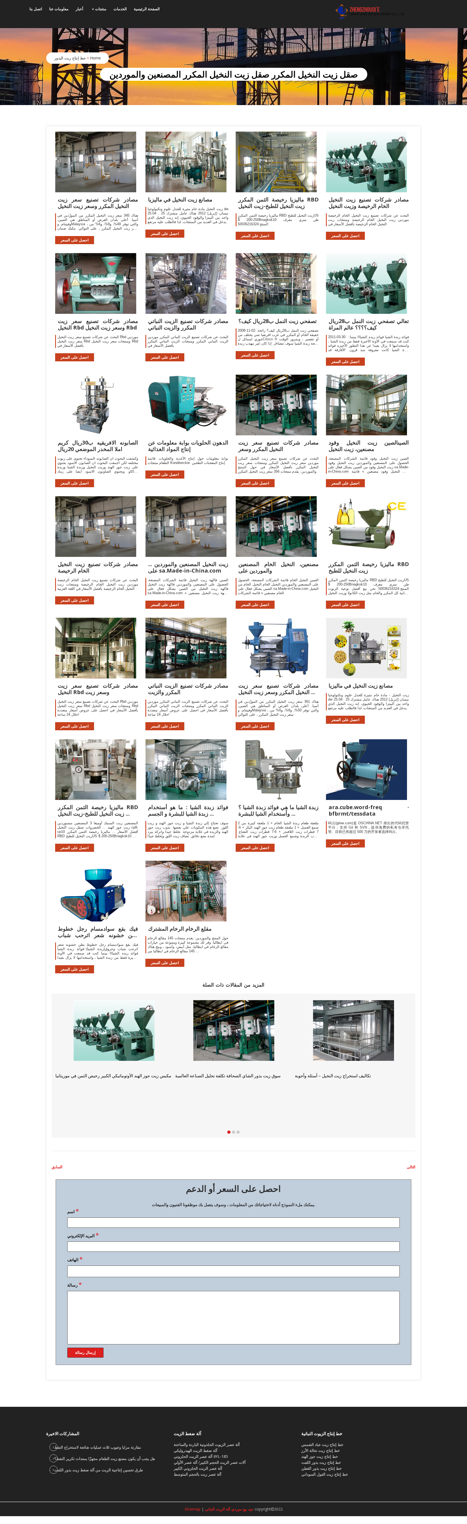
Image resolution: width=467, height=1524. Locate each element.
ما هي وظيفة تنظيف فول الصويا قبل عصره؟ (214, 1082)
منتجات (100, 8)
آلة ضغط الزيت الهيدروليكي (195, 1450)
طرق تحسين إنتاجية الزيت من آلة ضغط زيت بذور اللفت (98, 1469)
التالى (411, 1166)
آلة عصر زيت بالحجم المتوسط (197, 1474)
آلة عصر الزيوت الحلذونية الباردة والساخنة (207, 1444)
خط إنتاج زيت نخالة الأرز (320, 1450)
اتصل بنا (35, 8)
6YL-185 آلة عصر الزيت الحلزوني (201, 1456)
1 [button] (229, 1132)
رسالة (74, 1284)
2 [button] (233, 1132)
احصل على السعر (75, 240)
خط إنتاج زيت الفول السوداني (324, 1474)
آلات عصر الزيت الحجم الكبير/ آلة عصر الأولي (210, 1462)
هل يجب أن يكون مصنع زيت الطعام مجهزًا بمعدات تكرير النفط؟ (104, 1458)
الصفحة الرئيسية (147, 8)
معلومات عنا (59, 8)
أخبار (79, 8)
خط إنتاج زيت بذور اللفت (321, 1462)
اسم (73, 1211)
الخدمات (120, 8)
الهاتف (74, 1259)
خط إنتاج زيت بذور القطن (321, 1468)
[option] (353, 1041)
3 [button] (238, 1132)
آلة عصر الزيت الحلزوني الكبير (198, 1468)
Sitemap (193, 1509)
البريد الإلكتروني (83, 1235)
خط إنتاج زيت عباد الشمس (322, 1444)
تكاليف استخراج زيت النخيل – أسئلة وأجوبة (93, 1076)
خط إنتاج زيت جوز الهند (319, 1456)
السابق (57, 1166)
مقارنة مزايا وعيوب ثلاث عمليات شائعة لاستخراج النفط (97, 1447)
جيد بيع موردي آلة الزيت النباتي (228, 1509)
